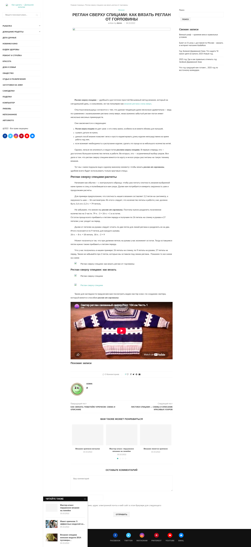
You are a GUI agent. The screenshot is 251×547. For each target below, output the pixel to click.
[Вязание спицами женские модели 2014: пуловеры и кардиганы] (52, 537)
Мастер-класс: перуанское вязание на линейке (69, 508)
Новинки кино (10, 44)
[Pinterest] (21, 136)
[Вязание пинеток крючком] (155, 434)
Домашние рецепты (13, 32)
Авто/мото (8, 120)
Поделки (7, 97)
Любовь (7, 109)
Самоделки (9, 91)
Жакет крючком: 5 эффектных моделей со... (72, 522)
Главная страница (77, 5)
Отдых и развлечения (14, 79)
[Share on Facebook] (130, 374)
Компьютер (9, 103)
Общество (8, 73)
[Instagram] (16, 136)
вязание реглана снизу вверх (137, 104)
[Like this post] (128, 374)
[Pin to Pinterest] (136, 374)
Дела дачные (9, 38)
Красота (7, 61)
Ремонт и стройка (12, 55)
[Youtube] (27, 136)
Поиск (181, 10)
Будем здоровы (11, 49)
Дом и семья (9, 67)
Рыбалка (7, 26)
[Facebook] (5, 136)
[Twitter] (10, 136)
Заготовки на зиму (13, 85)
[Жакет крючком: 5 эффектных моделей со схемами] (52, 524)
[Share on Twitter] (133, 374)
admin (119, 23)
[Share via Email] (139, 374)
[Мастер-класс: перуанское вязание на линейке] (121, 434)
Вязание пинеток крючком (156, 449)
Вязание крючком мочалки (87, 449)
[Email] (32, 136)
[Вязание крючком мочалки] (87, 434)
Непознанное (10, 114)
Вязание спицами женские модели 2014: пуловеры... (70, 537)
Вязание (121, 10)
